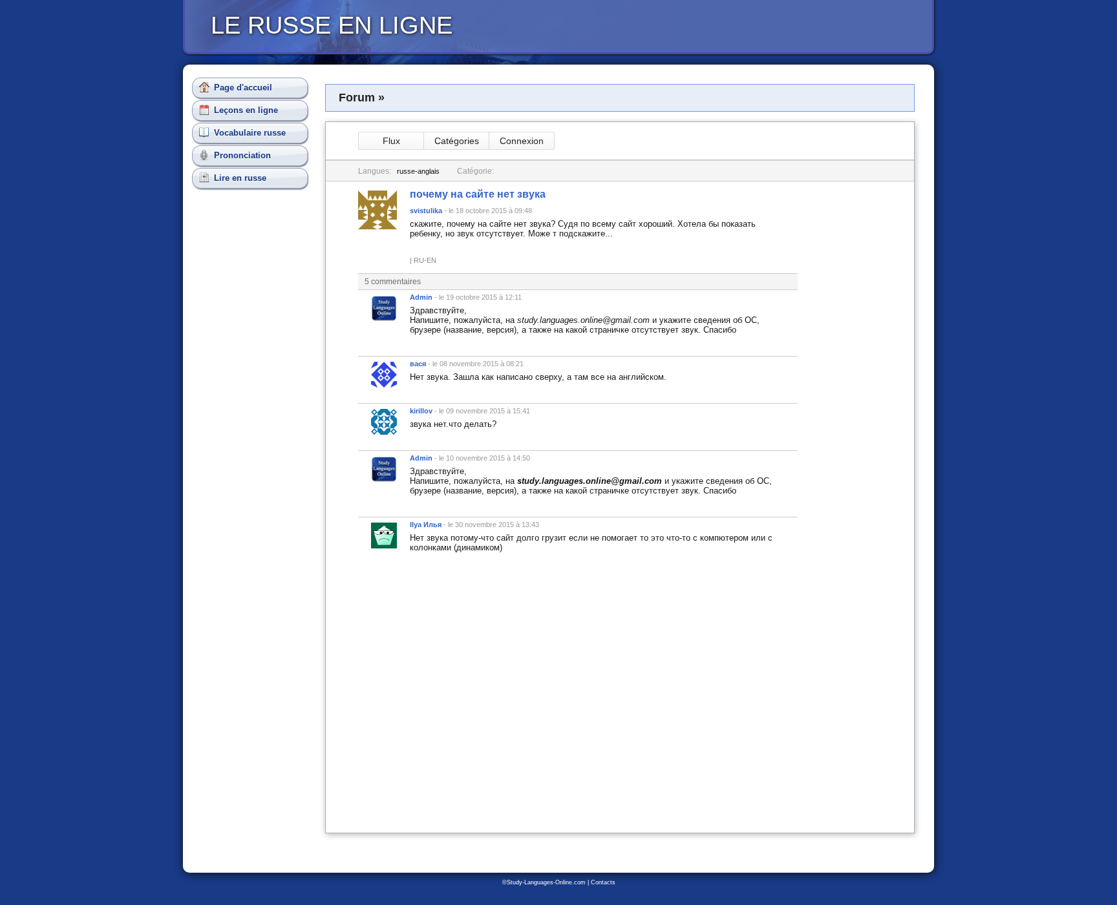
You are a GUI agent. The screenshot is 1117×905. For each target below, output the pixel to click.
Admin (421, 297)
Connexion (522, 141)
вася (418, 364)
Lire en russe (240, 178)
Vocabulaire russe (250, 133)
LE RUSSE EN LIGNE (331, 25)
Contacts (603, 882)
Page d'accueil (243, 87)
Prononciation (242, 155)
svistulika (426, 210)
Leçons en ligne (246, 110)
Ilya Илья (425, 524)
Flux (391, 141)
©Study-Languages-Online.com (544, 882)
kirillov (421, 411)
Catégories (456, 141)
